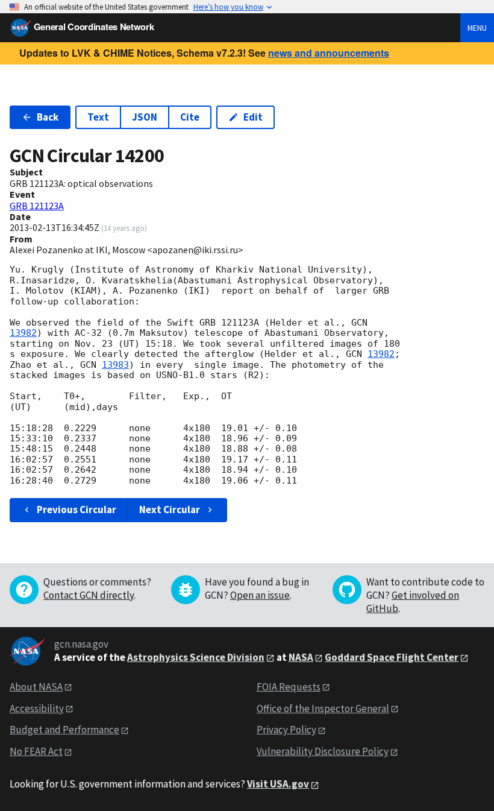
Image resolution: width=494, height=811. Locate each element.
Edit (253, 117)
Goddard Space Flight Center (391, 657)
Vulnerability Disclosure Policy (323, 751)
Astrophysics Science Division (195, 657)
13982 (23, 332)
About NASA (36, 686)
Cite (189, 117)
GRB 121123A (37, 206)
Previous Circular (76, 509)
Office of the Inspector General (323, 708)
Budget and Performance (64, 729)
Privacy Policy (286, 729)
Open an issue (260, 595)
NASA (301, 657)
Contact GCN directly (88, 595)
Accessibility (37, 708)
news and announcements (328, 53)
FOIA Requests (288, 686)
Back (47, 117)
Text (98, 117)
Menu (477, 27)
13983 (115, 364)
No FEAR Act (36, 751)
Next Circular (169, 509)
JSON (144, 117)
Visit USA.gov (278, 783)
